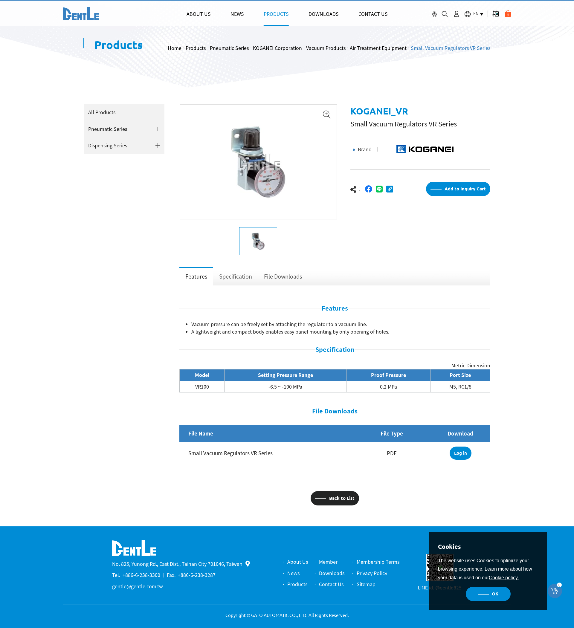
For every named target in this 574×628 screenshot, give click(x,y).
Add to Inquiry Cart (465, 188)
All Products (101, 112)
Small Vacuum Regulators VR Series (450, 47)
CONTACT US (373, 13)
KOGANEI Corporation (277, 47)
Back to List (342, 498)
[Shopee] (507, 13)
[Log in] (457, 14)
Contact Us (331, 584)
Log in (460, 453)
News (293, 573)
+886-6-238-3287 (197, 574)
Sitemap (366, 584)
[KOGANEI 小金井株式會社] (81, 13)
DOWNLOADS (324, 13)
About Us (297, 561)
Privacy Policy (372, 573)
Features (196, 276)
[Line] (379, 189)
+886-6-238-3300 (141, 574)
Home (174, 47)
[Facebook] (369, 189)
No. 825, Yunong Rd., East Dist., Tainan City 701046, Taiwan (177, 563)
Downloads (331, 573)
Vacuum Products (326, 47)
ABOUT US (199, 13)
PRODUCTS (276, 13)
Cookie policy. (504, 577)
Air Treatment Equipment (378, 47)
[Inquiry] (434, 14)
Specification (235, 276)
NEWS (237, 13)
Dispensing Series (107, 145)
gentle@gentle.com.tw (137, 586)
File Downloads (283, 276)
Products (196, 47)
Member (328, 561)
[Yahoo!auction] (495, 13)
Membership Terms (378, 561)
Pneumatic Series (229, 47)
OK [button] (495, 593)
